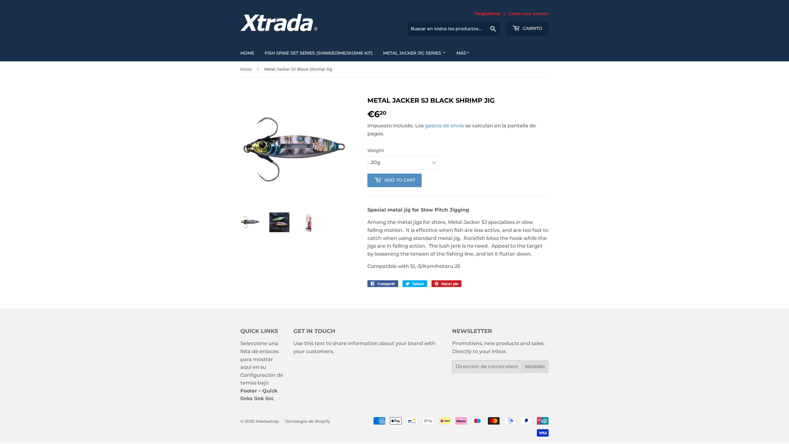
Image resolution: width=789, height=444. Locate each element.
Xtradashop (267, 421)
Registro (535, 366)
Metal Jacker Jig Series (412, 53)
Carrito (531, 28)
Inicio (245, 69)
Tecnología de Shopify (307, 421)
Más (461, 53)
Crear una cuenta (529, 13)
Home (247, 53)
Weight (375, 150)
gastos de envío (444, 126)
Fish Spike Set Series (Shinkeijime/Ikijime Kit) (319, 53)
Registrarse (488, 13)
